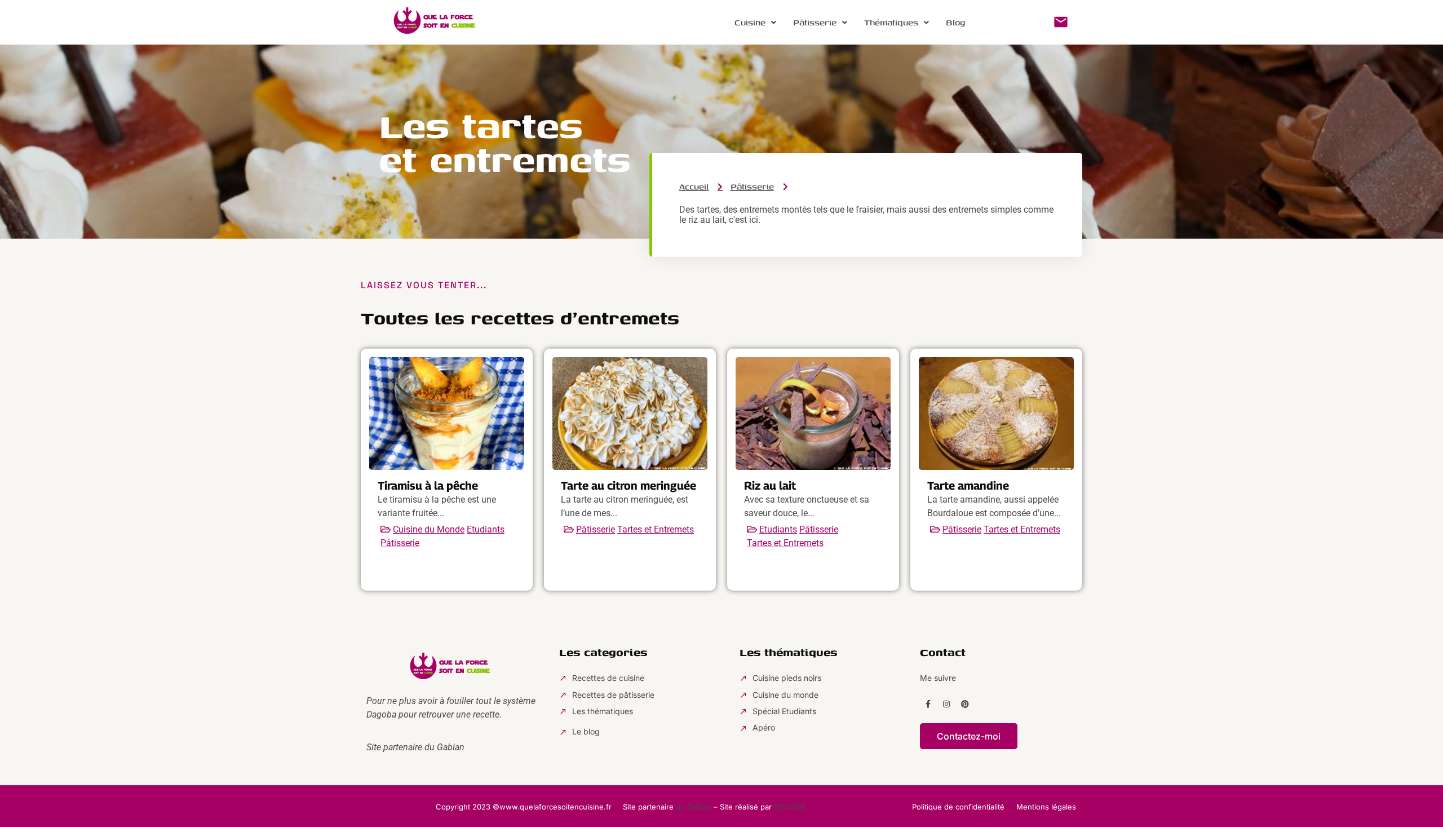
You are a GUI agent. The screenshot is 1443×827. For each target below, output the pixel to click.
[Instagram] (946, 704)
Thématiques (891, 22)
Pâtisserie (814, 22)
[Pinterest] (965, 704)
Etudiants (485, 529)
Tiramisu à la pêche (428, 485)
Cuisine (749, 22)
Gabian (450, 747)
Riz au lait (770, 485)
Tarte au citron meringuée (628, 485)
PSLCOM (789, 806)
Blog (956, 22)
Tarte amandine (968, 485)
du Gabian (693, 806)
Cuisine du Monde (428, 529)
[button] (755, 22)
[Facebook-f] (928, 704)
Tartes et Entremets (655, 529)
